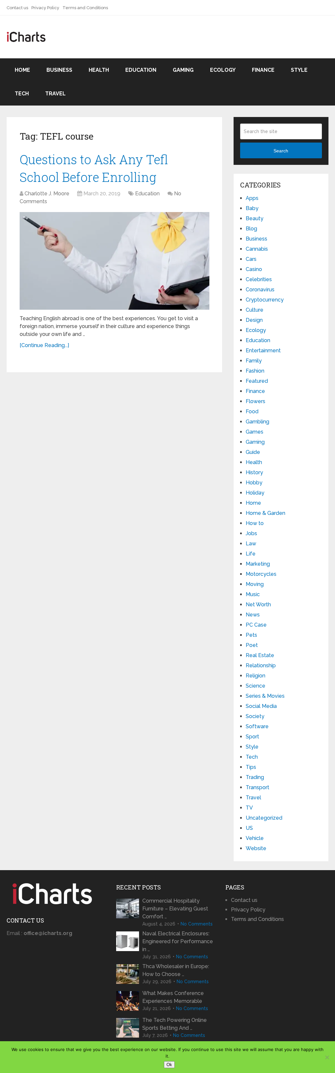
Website (256, 848)
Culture (254, 310)
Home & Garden (265, 513)
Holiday (255, 493)
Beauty (254, 218)
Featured (257, 381)
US (249, 828)
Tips (251, 767)
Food (252, 411)
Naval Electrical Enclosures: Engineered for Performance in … (177, 941)
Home (22, 70)
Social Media (261, 706)
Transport (257, 787)
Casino (254, 269)
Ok (169, 1064)
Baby (252, 208)
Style (299, 70)
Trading (255, 777)
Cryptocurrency (265, 300)
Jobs (251, 533)
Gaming (183, 70)
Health (99, 70)
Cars (251, 259)
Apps (252, 198)
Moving (255, 584)
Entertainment (263, 350)
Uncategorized (264, 818)
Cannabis (257, 249)
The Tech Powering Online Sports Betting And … (174, 1024)
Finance (263, 70)
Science (255, 686)
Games (254, 432)
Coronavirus (260, 289)
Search (280, 150)
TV (249, 808)
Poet (252, 645)
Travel (55, 93)
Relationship (261, 665)
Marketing (258, 564)
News (253, 615)
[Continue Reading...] (44, 345)
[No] (327, 1057)
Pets (251, 635)
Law (251, 543)
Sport (252, 736)
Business (59, 70)
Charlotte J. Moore (47, 193)
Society (255, 716)
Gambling (257, 422)
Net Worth (258, 604)
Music (253, 594)
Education (140, 70)
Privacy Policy (45, 7)
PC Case (256, 625)
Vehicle (255, 838)
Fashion (255, 371)
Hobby (254, 482)
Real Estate (260, 655)
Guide (253, 452)
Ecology (223, 70)
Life (251, 554)
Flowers (255, 401)
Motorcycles (261, 574)
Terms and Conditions (85, 7)
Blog (251, 228)
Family (254, 361)
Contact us (17, 7)
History (254, 472)
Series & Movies (265, 696)
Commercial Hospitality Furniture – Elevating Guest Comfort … (175, 909)
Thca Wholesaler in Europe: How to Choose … (175, 970)
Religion (255, 676)
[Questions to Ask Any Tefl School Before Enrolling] (114, 261)
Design (254, 320)
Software (257, 726)
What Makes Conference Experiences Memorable (173, 997)
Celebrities (259, 279)
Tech (22, 93)
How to (255, 523)
